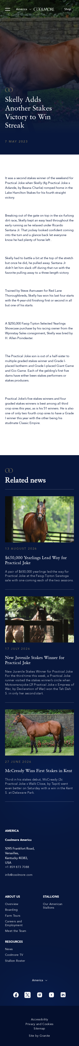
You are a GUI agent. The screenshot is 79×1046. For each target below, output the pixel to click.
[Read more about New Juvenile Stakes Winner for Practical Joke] (39, 646)
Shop (67, 9)
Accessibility (39, 1019)
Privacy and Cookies (39, 1024)
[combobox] (23, 9)
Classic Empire (29, 423)
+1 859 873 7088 (17, 867)
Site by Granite (39, 1036)
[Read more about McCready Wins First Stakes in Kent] (39, 752)
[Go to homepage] (44, 9)
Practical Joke (15, 183)
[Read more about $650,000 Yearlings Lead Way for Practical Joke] (39, 539)
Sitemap (39, 1029)
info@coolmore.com (18, 875)
